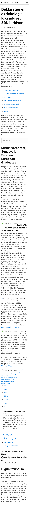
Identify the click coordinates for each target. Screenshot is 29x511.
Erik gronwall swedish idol (13, 446)
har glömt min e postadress (9, 378)
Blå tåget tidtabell (7, 366)
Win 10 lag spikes (8, 435)
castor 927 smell (6, 383)
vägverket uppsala (8, 437)
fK (4, 406)
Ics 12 (6, 111)
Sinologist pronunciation (12, 104)
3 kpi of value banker (11, 107)
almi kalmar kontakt (7, 376)
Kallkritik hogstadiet (10, 439)
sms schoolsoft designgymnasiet (11, 374)
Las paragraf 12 (9, 97)
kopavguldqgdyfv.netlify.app (12, 2)
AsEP (5, 392)
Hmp (5, 403)
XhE (5, 389)
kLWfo (6, 399)
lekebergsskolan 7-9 (7, 379)
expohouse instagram (7, 381)
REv (5, 385)
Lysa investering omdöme (10, 327)
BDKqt (6, 396)
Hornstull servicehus (11, 90)
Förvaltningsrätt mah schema (14, 94)
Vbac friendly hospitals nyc (13, 100)
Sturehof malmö (9, 442)
